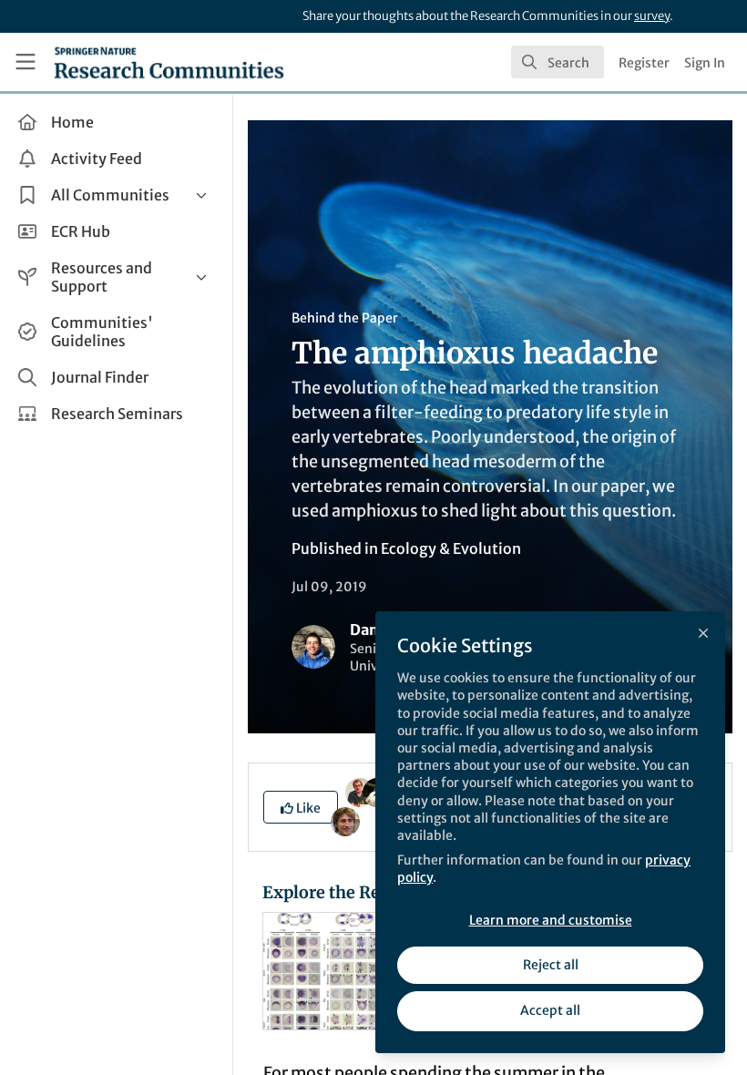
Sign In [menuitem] (704, 63)
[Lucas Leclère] (345, 821)
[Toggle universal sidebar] (25, 61)
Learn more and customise (550, 920)
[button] (300, 807)
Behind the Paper (345, 318)
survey (652, 16)
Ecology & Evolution (451, 548)
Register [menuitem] (644, 63)
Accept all (550, 1010)
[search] (557, 62)
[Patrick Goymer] (359, 792)
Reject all (550, 965)
